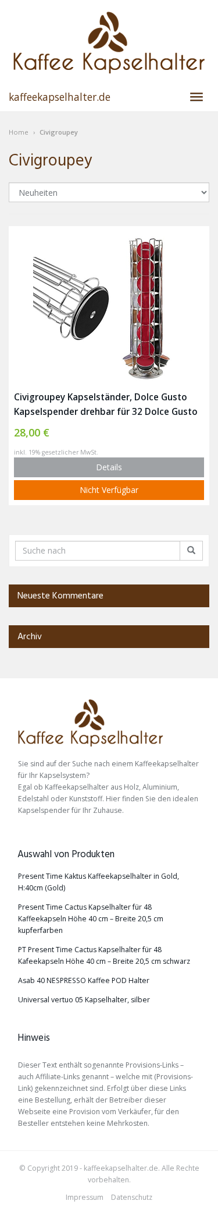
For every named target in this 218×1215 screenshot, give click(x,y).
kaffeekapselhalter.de (59, 97)
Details (109, 467)
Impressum (84, 1197)
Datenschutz (131, 1197)
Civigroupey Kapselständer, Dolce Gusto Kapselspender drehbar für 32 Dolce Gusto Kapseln (106, 405)
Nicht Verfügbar (109, 489)
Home (18, 132)
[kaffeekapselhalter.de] (109, 42)
